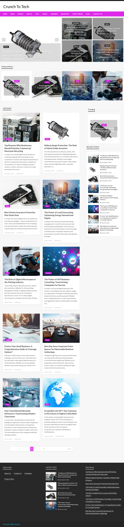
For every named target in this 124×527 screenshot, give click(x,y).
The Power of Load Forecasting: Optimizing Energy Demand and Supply (107, 52)
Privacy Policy (9, 479)
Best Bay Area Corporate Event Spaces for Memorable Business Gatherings (59, 349)
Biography (65, 14)
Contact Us (97, 14)
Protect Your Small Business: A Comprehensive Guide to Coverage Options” (20, 349)
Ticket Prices (77, 14)
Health (29, 14)
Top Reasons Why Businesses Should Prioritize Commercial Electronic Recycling (76, 30)
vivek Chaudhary (60, 436)
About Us (7, 473)
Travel (45, 14)
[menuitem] (5, 14)
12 (43, 449)
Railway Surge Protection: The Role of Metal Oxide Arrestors (27, 53)
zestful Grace (7, 58)
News (12, 14)
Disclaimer (28, 473)
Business (54, 14)
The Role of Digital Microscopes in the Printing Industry (107, 87)
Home (5, 14)
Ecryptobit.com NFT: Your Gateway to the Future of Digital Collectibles (60, 412)
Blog (88, 14)
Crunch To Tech (16, 6)
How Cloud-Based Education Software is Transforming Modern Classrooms (19, 414)
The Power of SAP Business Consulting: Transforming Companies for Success (57, 282)
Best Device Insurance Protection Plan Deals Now (77, 52)
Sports (20, 14)
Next (69, 449)
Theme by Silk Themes (11, 524)
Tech (37, 14)
